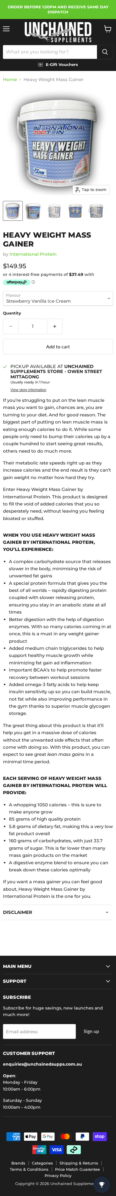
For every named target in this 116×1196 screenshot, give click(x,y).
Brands (18, 1163)
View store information (28, 390)
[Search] (105, 52)
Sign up (91, 1031)
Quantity (12, 313)
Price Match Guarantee (77, 1169)
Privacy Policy (58, 1175)
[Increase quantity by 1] (54, 326)
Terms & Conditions (29, 1169)
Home (10, 79)
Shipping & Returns (78, 1163)
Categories (42, 1163)
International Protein (33, 254)
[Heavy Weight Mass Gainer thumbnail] (12, 210)
